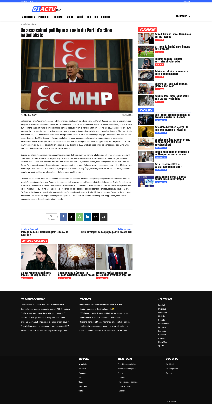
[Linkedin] (87, 217)
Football (159, 52)
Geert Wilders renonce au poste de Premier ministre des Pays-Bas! (172, 116)
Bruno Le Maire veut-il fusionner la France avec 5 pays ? (45, 322)
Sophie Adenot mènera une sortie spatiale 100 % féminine (172, 97)
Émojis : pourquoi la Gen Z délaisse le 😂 (97, 309)
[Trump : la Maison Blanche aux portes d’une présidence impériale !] (114, 257)
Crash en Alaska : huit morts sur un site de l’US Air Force (103, 330)
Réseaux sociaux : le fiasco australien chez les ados (168, 60)
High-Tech (159, 64)
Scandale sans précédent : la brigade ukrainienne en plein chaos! (76, 274)
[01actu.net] (46, 9)
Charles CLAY (30, 115)
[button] (183, 16)
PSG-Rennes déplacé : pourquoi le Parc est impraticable (104, 313)
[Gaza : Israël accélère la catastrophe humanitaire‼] (146, 168)
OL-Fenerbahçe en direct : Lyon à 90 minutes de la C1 (43, 313)
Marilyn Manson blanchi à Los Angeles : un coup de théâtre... (36, 274)
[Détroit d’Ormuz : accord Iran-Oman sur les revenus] (146, 38)
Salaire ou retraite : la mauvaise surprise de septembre (171, 72)
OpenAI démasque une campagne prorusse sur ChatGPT (45, 326)
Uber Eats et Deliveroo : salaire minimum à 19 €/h (101, 305)
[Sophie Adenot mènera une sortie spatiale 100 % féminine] (146, 100)
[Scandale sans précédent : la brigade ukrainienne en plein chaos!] (76, 257)
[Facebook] (63, 217)
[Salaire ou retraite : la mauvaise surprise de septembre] (146, 75)
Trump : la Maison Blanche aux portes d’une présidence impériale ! (114, 274)
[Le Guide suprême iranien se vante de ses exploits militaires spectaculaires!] (146, 144)
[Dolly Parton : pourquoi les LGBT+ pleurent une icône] (146, 88)
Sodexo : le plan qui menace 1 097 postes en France (43, 317)
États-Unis (160, 89)
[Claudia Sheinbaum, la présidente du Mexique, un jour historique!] (146, 156)
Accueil (23, 24)
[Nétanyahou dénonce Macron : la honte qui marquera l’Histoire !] (146, 131)
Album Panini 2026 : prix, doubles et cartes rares (100, 317)
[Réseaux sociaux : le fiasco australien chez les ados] (146, 63)
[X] (71, 217)
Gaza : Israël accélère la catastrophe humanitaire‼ (168, 165)
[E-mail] (95, 217)
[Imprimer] (103, 217)
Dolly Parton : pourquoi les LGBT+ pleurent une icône (171, 85)
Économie (159, 40)
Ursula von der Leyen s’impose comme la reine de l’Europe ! (170, 178)
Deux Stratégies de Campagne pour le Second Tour (106, 232)
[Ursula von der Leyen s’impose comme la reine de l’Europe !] (146, 181)
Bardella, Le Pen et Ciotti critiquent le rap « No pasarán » (44, 233)
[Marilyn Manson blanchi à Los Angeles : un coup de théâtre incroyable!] (39, 257)
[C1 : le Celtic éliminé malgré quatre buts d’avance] (146, 51)
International (31, 24)
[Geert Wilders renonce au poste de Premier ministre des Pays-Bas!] (146, 119)
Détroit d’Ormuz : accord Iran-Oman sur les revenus (173, 35)
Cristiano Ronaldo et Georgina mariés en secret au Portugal (105, 322)
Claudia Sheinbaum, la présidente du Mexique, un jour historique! (172, 153)
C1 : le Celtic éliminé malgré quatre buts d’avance (172, 48)
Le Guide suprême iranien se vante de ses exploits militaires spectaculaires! (172, 142)
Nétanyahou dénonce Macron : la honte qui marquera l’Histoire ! (171, 128)
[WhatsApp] (79, 217)
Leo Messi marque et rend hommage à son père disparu (104, 326)
